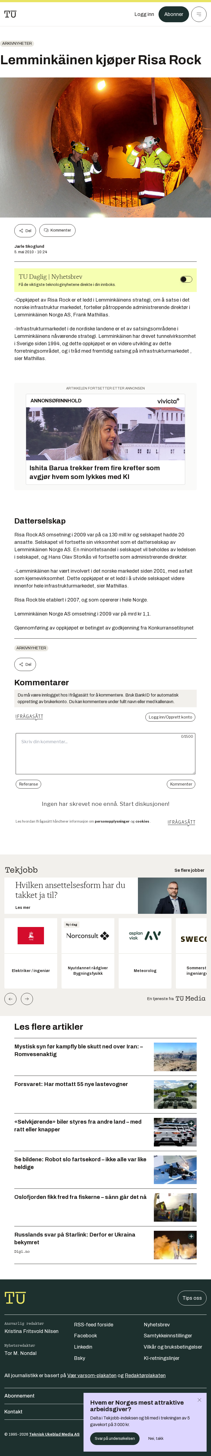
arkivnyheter (17, 43)
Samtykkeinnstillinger (168, 1335)
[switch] (186, 279)
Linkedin (83, 1347)
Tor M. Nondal (20, 1353)
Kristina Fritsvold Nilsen (31, 1331)
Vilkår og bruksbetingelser (173, 1347)
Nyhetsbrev (157, 1324)
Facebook (85, 1335)
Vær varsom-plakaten (91, 1375)
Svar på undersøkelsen (115, 1438)
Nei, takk (155, 1438)
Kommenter (61, 230)
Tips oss (192, 1298)
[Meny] (199, 14)
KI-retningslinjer (161, 1358)
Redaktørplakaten (145, 1375)
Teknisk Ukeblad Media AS (54, 1434)
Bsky (79, 1358)
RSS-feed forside (93, 1324)
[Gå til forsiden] (10, 14)
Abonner (173, 14)
